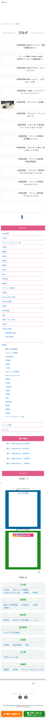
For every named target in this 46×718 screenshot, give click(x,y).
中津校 (4, 324)
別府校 (4, 283)
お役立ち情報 (6, 301)
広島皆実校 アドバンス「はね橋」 (23, 105)
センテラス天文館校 (12, 632)
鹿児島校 (8, 402)
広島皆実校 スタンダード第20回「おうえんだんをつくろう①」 (23, 174)
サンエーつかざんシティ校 (11, 242)
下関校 (7, 360)
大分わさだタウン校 (12, 375)
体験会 (4, 265)
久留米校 (5, 279)
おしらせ (5, 430)
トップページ (5, 24)
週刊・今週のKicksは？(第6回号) (17, 453)
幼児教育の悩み (10, 333)
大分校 (4, 238)
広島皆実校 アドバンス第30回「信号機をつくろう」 (23, 139)
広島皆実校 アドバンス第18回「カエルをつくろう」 (23, 185)
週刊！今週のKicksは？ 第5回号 (18, 458)
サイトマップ (30, 693)
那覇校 (4, 252)
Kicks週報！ (6, 233)
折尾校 (7, 364)
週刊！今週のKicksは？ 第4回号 (18, 463)
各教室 (4, 261)
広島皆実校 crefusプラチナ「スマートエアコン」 (23, 71)
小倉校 (4, 292)
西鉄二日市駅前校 (11, 349)
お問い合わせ (34, 714)
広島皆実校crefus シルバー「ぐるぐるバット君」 (23, 83)
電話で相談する (13, 714)
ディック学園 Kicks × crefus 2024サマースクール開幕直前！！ (23, 60)
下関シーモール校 (8, 320)
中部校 (4, 247)
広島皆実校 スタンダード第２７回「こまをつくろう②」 (23, 151)
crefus (4, 270)
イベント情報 (6, 425)
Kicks (4, 274)
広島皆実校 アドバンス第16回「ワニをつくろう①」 (23, 196)
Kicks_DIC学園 (23, 493)
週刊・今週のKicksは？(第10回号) (18, 443)
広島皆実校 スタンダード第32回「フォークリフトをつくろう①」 (23, 128)
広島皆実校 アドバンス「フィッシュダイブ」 (23, 117)
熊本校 (4, 256)
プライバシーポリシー (18, 693)
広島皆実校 (6, 310)
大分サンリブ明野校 (12, 372)
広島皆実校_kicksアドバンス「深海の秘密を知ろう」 (23, 48)
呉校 (3, 315)
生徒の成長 (9, 337)
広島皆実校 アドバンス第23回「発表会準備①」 (23, 162)
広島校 (4, 306)
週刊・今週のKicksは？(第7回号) (17, 448)
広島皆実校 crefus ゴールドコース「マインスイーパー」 (23, 94)
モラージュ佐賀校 (8, 288)
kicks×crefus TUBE (8, 297)
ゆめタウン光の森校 (21, 620)
